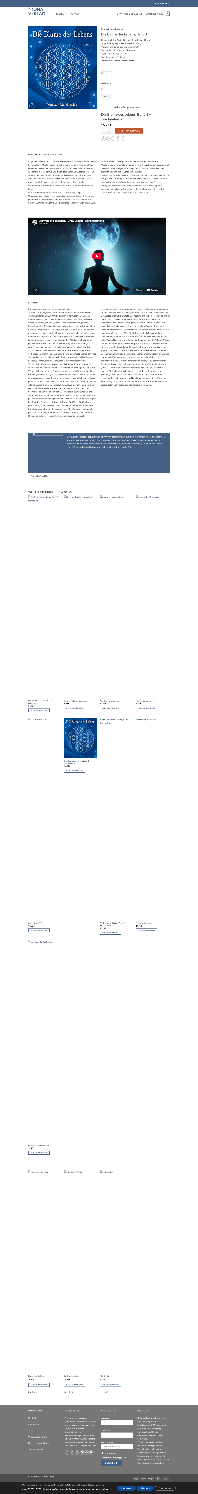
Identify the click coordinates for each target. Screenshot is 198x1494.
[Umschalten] (109, 107)
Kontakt (32, 1418)
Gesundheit (142, 1435)
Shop (119, 14)
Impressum (33, 1424)
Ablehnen (145, 1488)
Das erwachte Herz (36, 1376)
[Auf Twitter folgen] (77, 1452)
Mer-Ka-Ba (104, 1376)
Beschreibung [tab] (35, 155)
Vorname (105, 1418)
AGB (30, 1430)
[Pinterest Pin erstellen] (118, 138)
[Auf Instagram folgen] (158, 4)
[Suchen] (141, 13)
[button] (158, 14)
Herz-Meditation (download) (76, 701)
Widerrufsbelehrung (37, 1436)
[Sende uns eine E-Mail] (163, 4)
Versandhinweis (35, 1449)
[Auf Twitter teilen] (108, 138)
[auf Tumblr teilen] (123, 138)
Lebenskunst (155, 1435)
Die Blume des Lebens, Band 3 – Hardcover (41, 701)
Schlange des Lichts (144, 923)
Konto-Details (131, 14)
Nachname (105, 1430)
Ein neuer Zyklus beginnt (38, 1145)
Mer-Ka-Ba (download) (145, 701)
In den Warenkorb (129, 130)
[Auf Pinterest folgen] (166, 4)
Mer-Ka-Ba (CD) (35, 923)
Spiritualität (142, 1438)
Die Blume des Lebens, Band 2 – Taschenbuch (113, 924)
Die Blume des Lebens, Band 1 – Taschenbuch (77, 762)
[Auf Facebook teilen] (103, 138)
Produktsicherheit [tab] (53, 155)
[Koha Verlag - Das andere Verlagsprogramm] (40, 14)
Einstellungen (34, 1488)
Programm (61, 14)
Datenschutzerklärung (38, 1443)
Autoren (75, 14)
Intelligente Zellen (71, 1376)
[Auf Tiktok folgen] (160, 4)
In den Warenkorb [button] (39, 710)
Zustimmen (126, 1488)
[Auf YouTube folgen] (168, 4)
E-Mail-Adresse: (107, 1442)
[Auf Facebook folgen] (155, 4)
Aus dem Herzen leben (109, 701)
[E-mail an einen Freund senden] (113, 138)
